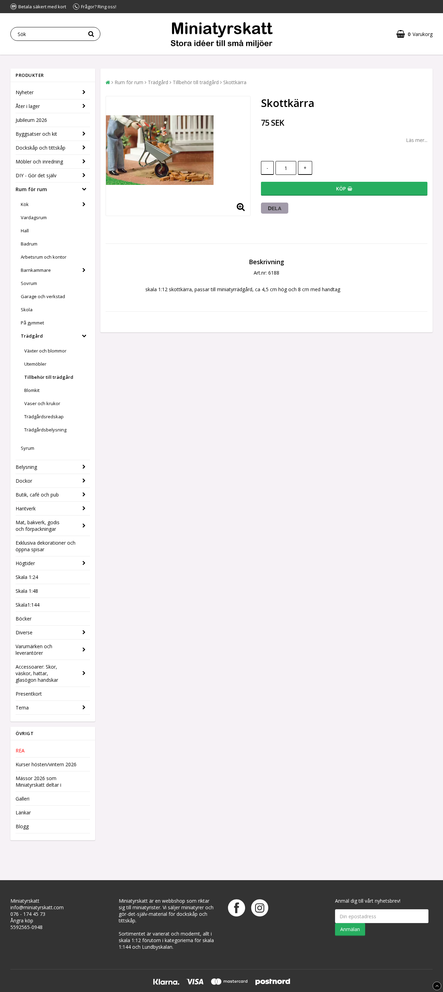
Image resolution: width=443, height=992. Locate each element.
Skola (27, 309)
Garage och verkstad (43, 296)
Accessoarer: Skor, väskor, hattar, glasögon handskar (37, 673)
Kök (25, 204)
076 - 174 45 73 (27, 914)
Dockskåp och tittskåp (40, 147)
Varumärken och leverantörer (34, 649)
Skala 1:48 (27, 591)
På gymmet (32, 323)
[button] (414, 34)
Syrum (27, 448)
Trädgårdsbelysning (45, 430)
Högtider (25, 563)
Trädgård (32, 336)
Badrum (29, 244)
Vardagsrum (34, 217)
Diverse (24, 632)
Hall (25, 230)
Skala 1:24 (27, 577)
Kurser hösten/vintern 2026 (46, 764)
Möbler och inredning (39, 161)
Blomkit (31, 390)
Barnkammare (36, 270)
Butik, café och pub (37, 494)
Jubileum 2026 (31, 120)
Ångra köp (21, 920)
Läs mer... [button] (416, 140)
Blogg (22, 826)
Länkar (23, 812)
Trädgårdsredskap (44, 416)
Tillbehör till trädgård (48, 377)
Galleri (22, 798)
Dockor (24, 480)
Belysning (26, 467)
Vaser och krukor (42, 403)
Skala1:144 (27, 604)
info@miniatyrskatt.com (37, 907)
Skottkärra (234, 82)
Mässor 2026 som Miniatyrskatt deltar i (38, 781)
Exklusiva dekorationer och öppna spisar (45, 546)
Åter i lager (28, 106)
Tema (22, 707)
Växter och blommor (45, 351)
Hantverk (26, 508)
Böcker (23, 618)
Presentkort (29, 693)
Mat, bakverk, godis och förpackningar (38, 525)
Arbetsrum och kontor (43, 257)
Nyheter (25, 92)
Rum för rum (31, 189)
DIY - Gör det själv (36, 175)
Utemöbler (35, 364)
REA (20, 750)
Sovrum (29, 283)
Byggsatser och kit (36, 134)
